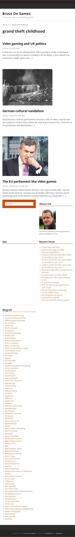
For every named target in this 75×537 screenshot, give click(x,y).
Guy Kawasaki (10, 408)
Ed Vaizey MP (10, 361)
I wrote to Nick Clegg (50, 292)
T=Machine (9, 481)
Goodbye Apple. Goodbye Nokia (54, 275)
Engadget (8, 363)
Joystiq (7, 426)
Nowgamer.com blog (13, 454)
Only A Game (10, 456)
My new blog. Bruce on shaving (54, 290)
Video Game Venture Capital (16, 506)
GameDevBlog (10, 386)
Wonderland (10, 514)
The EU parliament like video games (29, 181)
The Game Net (10, 486)
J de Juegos (9, 416)
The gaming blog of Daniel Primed (18, 491)
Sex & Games (10, 479)
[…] (30, 58)
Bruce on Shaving (12, 346)
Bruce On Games (16, 13)
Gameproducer (11, 391)
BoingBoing (9, 331)
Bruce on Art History (13, 341)
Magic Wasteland (12, 436)
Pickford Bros (10, 461)
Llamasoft (9, 434)
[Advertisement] (17, 275)
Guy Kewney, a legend (50, 297)
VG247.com (9, 504)
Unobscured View (12, 501)
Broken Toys (10, 336)
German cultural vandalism (23, 111)
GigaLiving (9, 401)
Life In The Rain (11, 431)
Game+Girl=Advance (13, 381)
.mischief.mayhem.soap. (14, 315)
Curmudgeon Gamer (13, 351)
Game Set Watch (11, 378)
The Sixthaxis (10, 496)
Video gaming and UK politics (24, 43)
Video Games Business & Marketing (19, 509)
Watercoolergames (12, 511)
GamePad (8, 388)
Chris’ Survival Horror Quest (16, 348)
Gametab (8, 393)
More (55, 234)
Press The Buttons (12, 469)
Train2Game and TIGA (51, 247)
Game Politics (10, 376)
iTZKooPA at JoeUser (13, 413)
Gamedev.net (10, 383)
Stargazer (59, 533)
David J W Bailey (11, 353)
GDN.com (8, 398)
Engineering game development (17, 366)
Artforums (9, 326)
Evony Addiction (11, 368)
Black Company (11, 328)
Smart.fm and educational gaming (55, 300)
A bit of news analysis (50, 282)
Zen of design (10, 516)
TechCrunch (10, 484)
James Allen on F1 (12, 421)
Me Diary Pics (10, 444)
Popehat (8, 466)
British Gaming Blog (13, 333)
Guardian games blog (13, 406)
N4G (6, 446)
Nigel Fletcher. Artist (13, 449)
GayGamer (9, 396)
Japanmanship (11, 423)
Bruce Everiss (10, 338)
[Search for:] (19, 204)
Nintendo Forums (12, 451)
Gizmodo (8, 403)
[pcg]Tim (8, 519)
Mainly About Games (13, 439)
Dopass (8, 358)
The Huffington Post (13, 494)
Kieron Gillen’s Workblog (15, 429)
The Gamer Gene (11, 489)
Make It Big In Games (13, 441)
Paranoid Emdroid (12, 459)
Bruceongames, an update (52, 295)
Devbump (9, 356)
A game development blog (15, 318)
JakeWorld (9, 418)
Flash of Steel (10, 371)
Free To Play (10, 373)
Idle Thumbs (10, 411)
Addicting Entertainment (15, 321)
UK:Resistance (10, 499)
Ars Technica (10, 323)
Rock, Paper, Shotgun (13, 476)
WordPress (49, 533)
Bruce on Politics (11, 343)
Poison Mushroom (12, 464)
